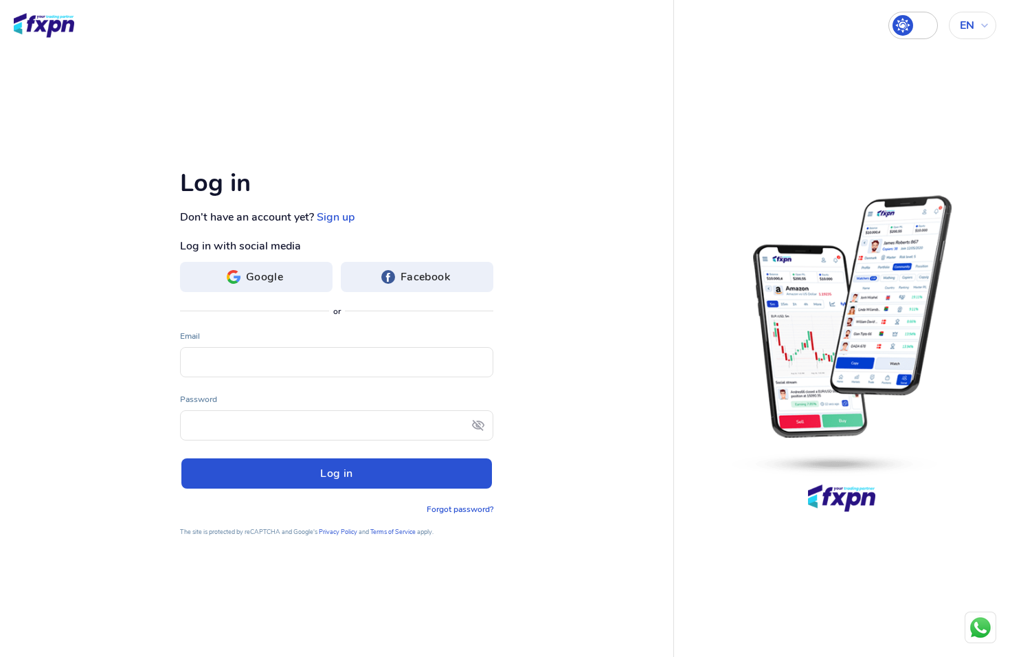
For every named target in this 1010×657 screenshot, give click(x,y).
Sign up (336, 217)
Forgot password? (460, 509)
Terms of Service (393, 532)
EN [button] (967, 25)
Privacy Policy (338, 532)
